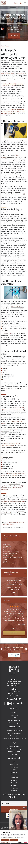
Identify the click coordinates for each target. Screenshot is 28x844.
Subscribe (14, 809)
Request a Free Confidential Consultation (14, 649)
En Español (7, 546)
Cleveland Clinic (8, 334)
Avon (14, 762)
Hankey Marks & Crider (8, 85)
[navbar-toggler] (25, 3)
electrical (7, 73)
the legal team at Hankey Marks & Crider (13, 501)
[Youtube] (17, 703)
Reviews (7, 600)
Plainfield (14, 783)
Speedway (14, 785)
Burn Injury (5, 46)
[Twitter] (13, 703)
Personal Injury (8, 555)
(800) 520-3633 (14, 691)
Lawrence (14, 775)
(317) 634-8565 (16, 587)
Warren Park (14, 788)
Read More (21, 622)
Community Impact (10, 550)
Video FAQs (7, 548)
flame (12, 73)
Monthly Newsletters (10, 563)
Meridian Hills (14, 777)
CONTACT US (14, 35)
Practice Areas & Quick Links (12, 537)
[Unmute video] (18, 823)
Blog (5, 561)
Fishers (14, 769)
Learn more (14, 633)
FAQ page (15, 475)
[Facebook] (6, 703)
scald (2, 73)
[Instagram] (21, 703)
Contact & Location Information (11, 573)
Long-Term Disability (10, 553)
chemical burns (21, 73)
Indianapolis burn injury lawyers (13, 84)
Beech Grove (14, 764)
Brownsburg (14, 767)
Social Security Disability (11, 552)
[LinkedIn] (10, 703)
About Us (7, 544)
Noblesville (14, 780)
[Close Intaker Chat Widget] (26, 808)
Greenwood (14, 772)
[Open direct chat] (24, 808)
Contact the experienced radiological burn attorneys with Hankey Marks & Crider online (13, 111)
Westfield (14, 790)
